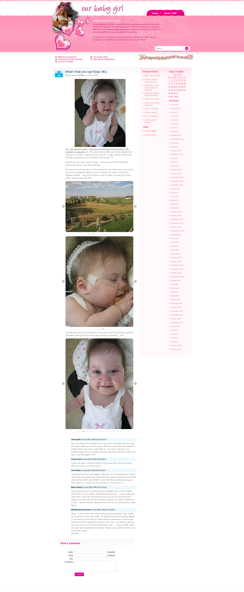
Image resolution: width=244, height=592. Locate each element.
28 (170, 93)
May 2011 (174, 162)
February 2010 (176, 212)
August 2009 (175, 235)
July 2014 (174, 124)
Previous (63, 206)
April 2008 (175, 296)
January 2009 (176, 261)
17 (177, 87)
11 (180, 84)
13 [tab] (112, 234)
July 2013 (174, 128)
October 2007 (176, 319)
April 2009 (175, 250)
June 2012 (175, 143)
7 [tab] (100, 234)
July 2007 (174, 330)
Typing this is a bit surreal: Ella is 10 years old (151, 87)
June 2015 (175, 120)
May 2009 (174, 246)
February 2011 (176, 170)
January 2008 (176, 307)
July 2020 (174, 105)
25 (180, 90)
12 (182, 84)
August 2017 (175, 109)
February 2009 (176, 258)
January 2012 (176, 151)
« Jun (170, 96)
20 (185, 87)
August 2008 (175, 281)
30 (175, 93)
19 (182, 87)
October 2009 (176, 227)
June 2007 (175, 334)
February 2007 (176, 346)
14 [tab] (103, 431)
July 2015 (174, 116)
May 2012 (174, 147)
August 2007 (175, 326)
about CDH (170, 13)
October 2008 (176, 273)
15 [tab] (105, 431)
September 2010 (177, 185)
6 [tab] (98, 234)
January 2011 (176, 174)
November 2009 (177, 223)
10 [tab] (106, 234)
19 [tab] (113, 431)
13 (185, 84)
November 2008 (177, 269)
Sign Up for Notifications (104, 59)
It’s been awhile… (151, 112)
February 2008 (176, 303)
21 (170, 90)
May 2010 (174, 200)
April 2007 (175, 342)
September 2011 (177, 154)
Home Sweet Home (152, 99)
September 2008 (177, 277)
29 (172, 93)
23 (175, 90)
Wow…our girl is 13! (152, 76)
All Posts (81, 75)
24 (177, 90)
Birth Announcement (67, 57)
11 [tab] (108, 234)
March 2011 (175, 166)
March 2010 (175, 208)
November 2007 (177, 315)
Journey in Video (65, 61)
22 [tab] (118, 431)
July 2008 (174, 284)
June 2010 (175, 196)
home (155, 13)
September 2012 (177, 139)
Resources (149, 135)
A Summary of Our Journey (70, 59)
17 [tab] (109, 431)
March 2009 (175, 254)
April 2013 (175, 131)
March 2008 (175, 300)
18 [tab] (111, 431)
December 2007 (177, 311)
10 (177, 84)
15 (172, 87)
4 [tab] (94, 234)
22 (172, 90)
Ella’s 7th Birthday (151, 116)
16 (175, 87)
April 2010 (175, 204)
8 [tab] (102, 234)
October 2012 (176, 135)
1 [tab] (88, 234)
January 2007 (176, 349)
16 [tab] (107, 431)
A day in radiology (151, 109)
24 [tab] (122, 431)
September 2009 (177, 231)
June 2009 (175, 242)
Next (135, 206)
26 (182, 90)
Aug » (176, 96)
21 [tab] (117, 431)
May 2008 (174, 292)
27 (185, 90)
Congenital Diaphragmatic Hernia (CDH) (120, 29)
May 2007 (174, 338)
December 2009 (177, 219)
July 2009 (174, 239)
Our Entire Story (100, 57)
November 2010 (177, 181)
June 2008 (175, 288)
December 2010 (177, 177)
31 (177, 93)
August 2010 (175, 189)
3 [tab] (92, 234)
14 (170, 87)
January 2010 (176, 216)
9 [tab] (104, 234)
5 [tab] (96, 234)
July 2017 (174, 112)
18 (180, 87)
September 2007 (177, 323)
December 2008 (177, 265)
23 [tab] (120, 431)
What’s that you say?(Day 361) (86, 71)
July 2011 (174, 158)
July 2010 (174, 193)
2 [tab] (90, 234)
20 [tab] (115, 431)
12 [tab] (110, 234)
